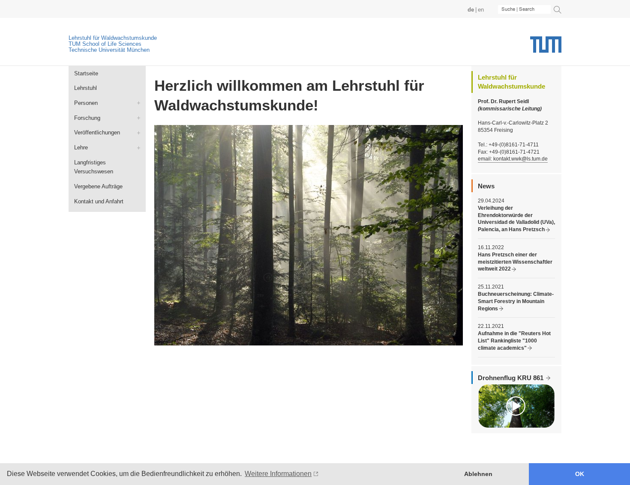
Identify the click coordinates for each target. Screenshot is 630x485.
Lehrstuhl (85, 88)
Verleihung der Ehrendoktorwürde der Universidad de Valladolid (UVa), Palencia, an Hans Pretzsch (516, 218)
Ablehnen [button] (478, 473)
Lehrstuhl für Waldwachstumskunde (113, 38)
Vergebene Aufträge (98, 186)
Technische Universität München (109, 50)
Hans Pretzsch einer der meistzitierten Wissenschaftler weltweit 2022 (515, 262)
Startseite (86, 73)
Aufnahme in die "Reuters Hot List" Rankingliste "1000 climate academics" (514, 340)
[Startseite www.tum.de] (545, 47)
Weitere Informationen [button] (278, 473)
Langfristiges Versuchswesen (93, 167)
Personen (86, 103)
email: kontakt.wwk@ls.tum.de (513, 159)
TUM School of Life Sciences (105, 44)
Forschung (87, 118)
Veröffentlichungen (97, 132)
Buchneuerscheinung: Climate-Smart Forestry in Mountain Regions (516, 301)
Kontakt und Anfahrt (98, 201)
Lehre (81, 147)
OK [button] (579, 473)
